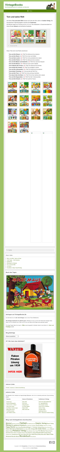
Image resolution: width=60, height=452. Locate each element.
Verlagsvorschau (9, 434)
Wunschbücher (33, 436)
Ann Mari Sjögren (26, 406)
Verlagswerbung (15, 434)
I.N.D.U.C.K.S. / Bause (11, 404)
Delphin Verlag (41, 423)
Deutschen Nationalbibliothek (45, 401)
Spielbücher (9, 261)
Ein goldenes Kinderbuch (18, 425)
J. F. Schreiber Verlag (36, 427)
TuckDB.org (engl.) (10, 411)
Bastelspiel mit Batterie (12, 263)
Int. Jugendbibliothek (43, 403)
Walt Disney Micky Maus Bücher (25, 434)
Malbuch (52, 429)
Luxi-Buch (48, 429)
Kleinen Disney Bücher (48, 427)
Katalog (42, 427)
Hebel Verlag (18, 427)
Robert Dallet (25, 408)
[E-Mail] (53, 442)
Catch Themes (34, 448)
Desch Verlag (50, 423)
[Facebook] (50, 442)
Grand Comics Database (44, 406)
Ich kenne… (9, 266)
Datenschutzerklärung (20, 387)
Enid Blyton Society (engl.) (12, 408)
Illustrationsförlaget (26, 427)
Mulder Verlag (9, 431)
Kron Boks (25, 429)
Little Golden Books (40, 429)
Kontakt (7, 387)
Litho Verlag (31, 429)
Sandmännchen (9, 432)
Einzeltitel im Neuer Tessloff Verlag (14, 267)
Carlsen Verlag (42, 408)
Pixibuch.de (8, 401)
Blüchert (9, 423)
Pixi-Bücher (41, 431)
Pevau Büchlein (29, 431)
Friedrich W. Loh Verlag (47, 425)
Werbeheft (8, 436)
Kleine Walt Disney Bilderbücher (14, 429)
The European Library (43, 404)
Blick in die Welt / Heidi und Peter (14, 258)
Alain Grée (9, 255)
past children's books (10, 412)
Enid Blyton (34, 425)
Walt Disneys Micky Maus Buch (39, 434)
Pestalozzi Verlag (19, 430)
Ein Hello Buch (28, 425)
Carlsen (23, 422)
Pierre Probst (35, 431)
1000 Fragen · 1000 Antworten (13, 260)
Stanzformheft (40, 432)
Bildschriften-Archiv (10, 409)
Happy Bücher (10, 427)
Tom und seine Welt (11, 264)
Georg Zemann (25, 404)
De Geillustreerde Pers (31, 423)
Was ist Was (50, 434)
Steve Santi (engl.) (10, 406)
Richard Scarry (48, 431)
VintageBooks (14, 5)
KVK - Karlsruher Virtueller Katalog (46, 412)
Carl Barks (17, 423)
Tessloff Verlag (47, 432)
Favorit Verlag (39, 425)
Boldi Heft (13, 423)
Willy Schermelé (25, 409)
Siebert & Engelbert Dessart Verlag (20, 432)
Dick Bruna (24, 403)
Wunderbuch (24, 436)
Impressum (12, 387)
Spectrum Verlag (32, 432)
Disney (8, 425)
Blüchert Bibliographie (11, 403)
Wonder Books (15, 436)
